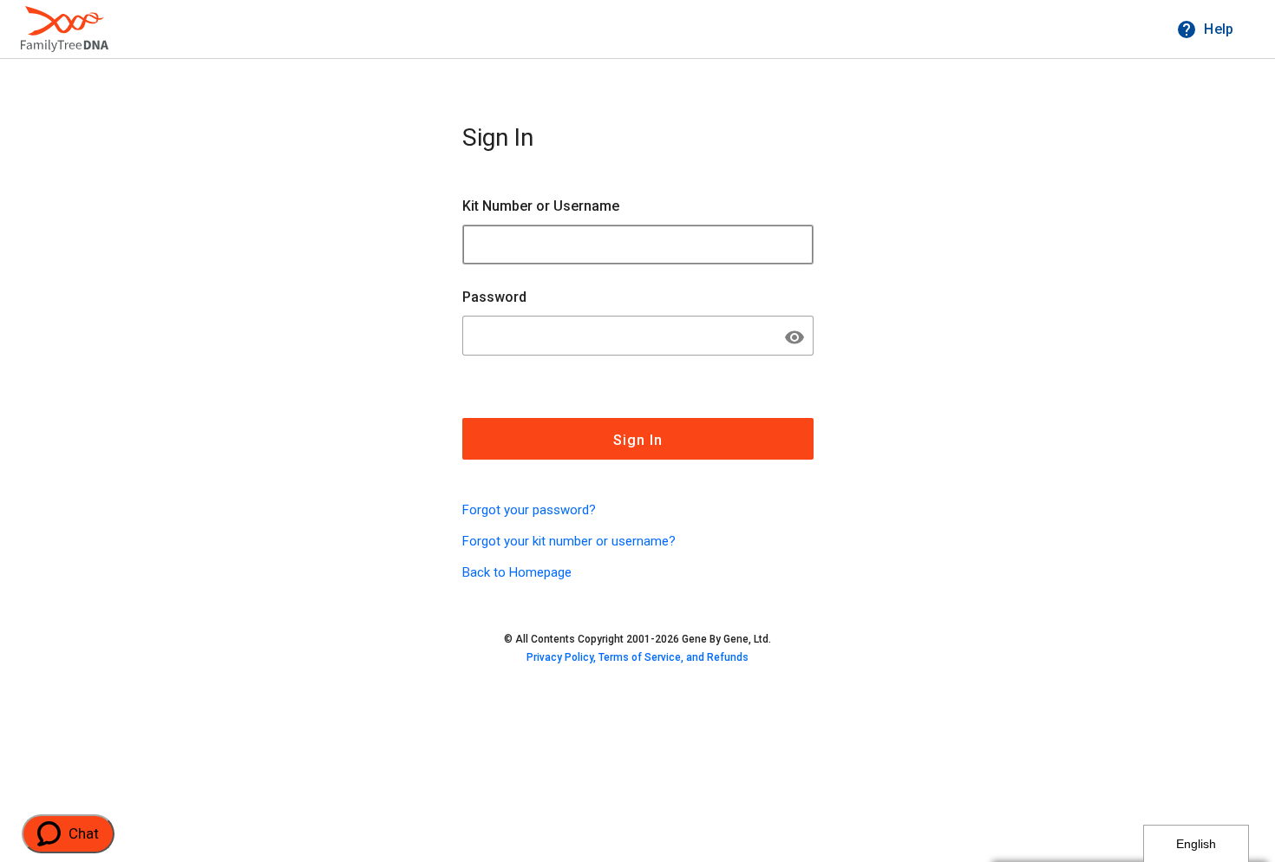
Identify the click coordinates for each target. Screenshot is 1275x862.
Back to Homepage (517, 572)
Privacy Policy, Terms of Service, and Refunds (637, 657)
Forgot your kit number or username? (569, 541)
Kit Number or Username (540, 206)
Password (494, 297)
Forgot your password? (529, 510)
